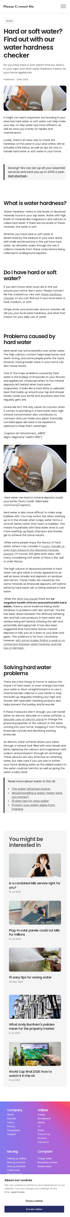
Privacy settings (34, 1201)
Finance (42, 1138)
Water (41, 1130)
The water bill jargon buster (31, 789)
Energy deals (45, 1158)
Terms (10, 1122)
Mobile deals (45, 1166)
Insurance (43, 1142)
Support (11, 1134)
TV (39, 1126)
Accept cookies (34, 1209)
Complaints (13, 1130)
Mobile (41, 1122)
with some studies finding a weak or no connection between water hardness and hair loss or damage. (35, 644)
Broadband (44, 1118)
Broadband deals (47, 1162)
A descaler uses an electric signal (35, 717)
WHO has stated (27, 598)
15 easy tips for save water (30, 801)
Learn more (18, 1192)
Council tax (44, 1134)
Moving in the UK (16, 1162)
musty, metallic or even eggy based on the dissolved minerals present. (34, 549)
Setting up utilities (16, 1158)
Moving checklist (16, 1166)
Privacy (11, 1126)
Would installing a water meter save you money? (37, 795)
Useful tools (13, 1170)
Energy (41, 1114)
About (10, 1114)
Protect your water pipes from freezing (34, 807)
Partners (11, 1118)
